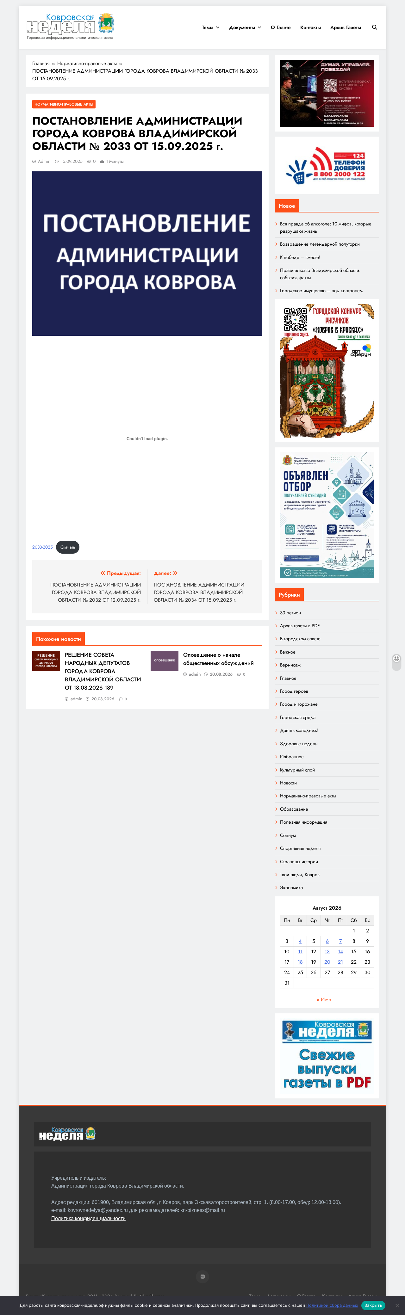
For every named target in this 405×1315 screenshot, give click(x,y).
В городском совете (300, 638)
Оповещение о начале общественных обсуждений (218, 659)
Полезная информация (303, 822)
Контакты (310, 27)
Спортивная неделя (300, 848)
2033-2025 (42, 547)
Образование (294, 809)
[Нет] (397, 1305)
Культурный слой (297, 769)
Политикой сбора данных (332, 1305)
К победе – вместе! (300, 257)
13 (327, 951)
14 (340, 951)
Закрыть (373, 1305)
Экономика (291, 887)
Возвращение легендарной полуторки (320, 244)
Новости (288, 782)
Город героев (294, 691)
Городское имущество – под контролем (321, 290)
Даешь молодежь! (299, 730)
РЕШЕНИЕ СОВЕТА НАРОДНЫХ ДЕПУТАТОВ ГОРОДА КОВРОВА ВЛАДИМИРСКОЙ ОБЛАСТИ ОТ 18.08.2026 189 (103, 671)
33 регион (290, 612)
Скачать (67, 547)
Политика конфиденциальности (88, 1218)
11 (300, 951)
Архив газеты (345, 27)
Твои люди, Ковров (300, 874)
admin (44, 161)
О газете (281, 27)
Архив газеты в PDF (300, 625)
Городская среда (297, 717)
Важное (288, 651)
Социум (288, 835)
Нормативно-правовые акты (63, 104)
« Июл (324, 999)
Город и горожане (299, 704)
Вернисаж (290, 664)
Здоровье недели (299, 743)
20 (327, 962)
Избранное (292, 756)
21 (340, 962)
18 (300, 962)
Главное (288, 678)
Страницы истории (299, 861)
